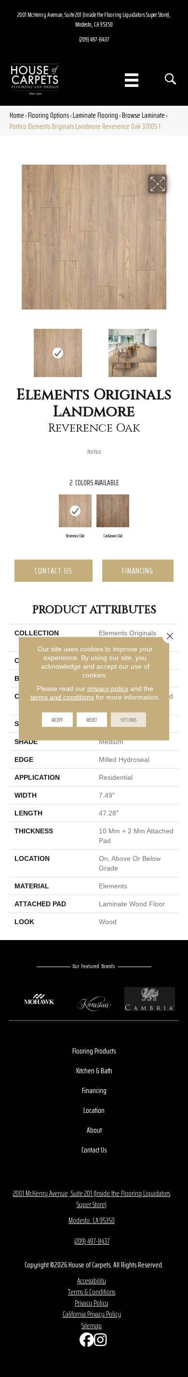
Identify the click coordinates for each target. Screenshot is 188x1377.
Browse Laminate (143, 115)
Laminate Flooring (95, 115)
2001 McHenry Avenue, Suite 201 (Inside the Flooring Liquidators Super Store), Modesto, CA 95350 (94, 19)
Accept (57, 719)
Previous (14, 348)
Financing (137, 570)
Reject (91, 719)
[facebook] (84, 1342)
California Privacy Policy (92, 1314)
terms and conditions (62, 697)
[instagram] (99, 1342)
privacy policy (107, 688)
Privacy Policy (91, 1302)
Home (17, 115)
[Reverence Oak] (75, 511)
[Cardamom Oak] (113, 511)
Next (173, 348)
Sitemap (91, 1325)
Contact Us (53, 570)
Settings (128, 719)
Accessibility (91, 1280)
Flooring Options (48, 115)
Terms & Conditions (91, 1291)
